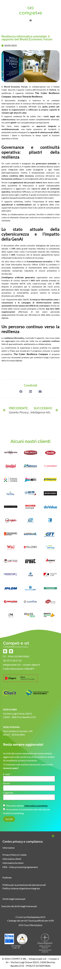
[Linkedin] (11, 651)
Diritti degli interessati (14, 898)
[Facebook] (5, 651)
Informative (9, 847)
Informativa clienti (12, 858)
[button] (30, 20)
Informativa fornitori (13, 862)
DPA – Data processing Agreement (20, 867)
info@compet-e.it (37, 958)
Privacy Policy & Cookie (15, 854)
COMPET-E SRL (18, 958)
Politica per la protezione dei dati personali (24, 884)
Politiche (7, 877)
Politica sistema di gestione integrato (21, 888)
